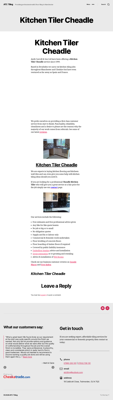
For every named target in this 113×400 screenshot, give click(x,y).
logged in (43, 295)
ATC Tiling (8, 4)
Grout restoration (40, 254)
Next (53, 367)
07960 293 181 (70, 363)
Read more (27, 357)
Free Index (46, 265)
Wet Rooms (59, 257)
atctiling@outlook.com (73, 372)
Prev (5, 367)
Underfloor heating (41, 250)
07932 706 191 (84, 363)
